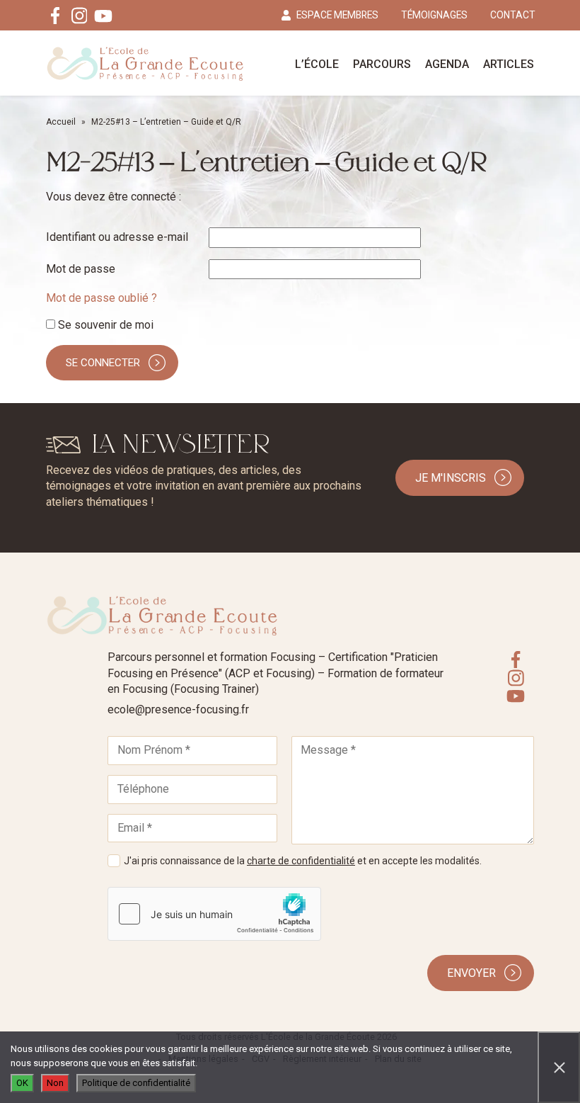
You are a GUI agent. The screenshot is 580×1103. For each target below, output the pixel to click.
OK (22, 1082)
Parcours (382, 64)
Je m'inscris (450, 478)
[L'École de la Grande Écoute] (145, 63)
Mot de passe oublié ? (101, 298)
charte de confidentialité (301, 860)
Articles (508, 64)
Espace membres (337, 15)
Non (55, 1082)
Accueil (61, 122)
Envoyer (471, 973)
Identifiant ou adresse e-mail (117, 237)
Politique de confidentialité (136, 1082)
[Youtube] (103, 15)
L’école (317, 64)
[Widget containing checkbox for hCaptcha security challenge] (214, 914)
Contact (512, 15)
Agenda (447, 64)
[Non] (559, 1067)
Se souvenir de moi (104, 325)
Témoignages (434, 15)
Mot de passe (80, 269)
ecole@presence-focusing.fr (178, 709)
